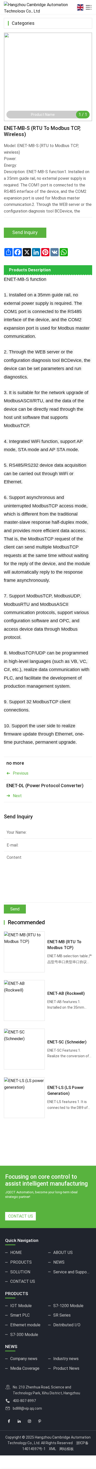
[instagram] (29, 1421)
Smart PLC (20, 1315)
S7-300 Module (24, 1334)
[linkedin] (19, 1421)
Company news (23, 1358)
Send (14, 909)
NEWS (59, 1262)
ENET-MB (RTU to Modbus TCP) (64, 944)
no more (15, 763)
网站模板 (66, 1449)
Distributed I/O (66, 1324)
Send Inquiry (25, 232)
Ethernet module (25, 1324)
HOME (16, 1252)
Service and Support (71, 1272)
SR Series (62, 1315)
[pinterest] (40, 1421)
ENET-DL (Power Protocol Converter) (44, 785)
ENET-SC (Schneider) (67, 1042)
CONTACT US (20, 1216)
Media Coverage (24, 1368)
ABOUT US (63, 1252)
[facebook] (9, 1421)
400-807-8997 (24, 1401)
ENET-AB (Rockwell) (66, 993)
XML (52, 1449)
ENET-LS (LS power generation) (65, 1090)
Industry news (66, 1358)
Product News (66, 1368)
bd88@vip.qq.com (27, 1408)
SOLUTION (20, 1272)
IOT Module (21, 1305)
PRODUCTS (21, 1262)
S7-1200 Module (68, 1305)
